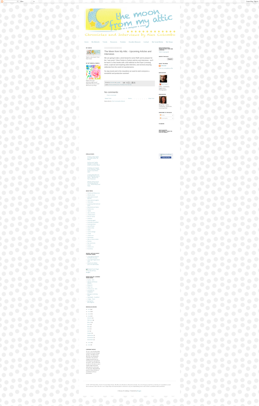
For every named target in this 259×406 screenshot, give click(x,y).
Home (86, 42)
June (88, 329)
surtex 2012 (90, 235)
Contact (146, 42)
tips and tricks (91, 243)
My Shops (169, 42)
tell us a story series (92, 239)
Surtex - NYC (90, 280)
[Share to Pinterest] (134, 83)
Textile (89, 211)
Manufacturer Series (93, 207)
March (89, 322)
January (89, 318)
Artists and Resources (114, 84)
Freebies (123, 42)
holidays (89, 218)
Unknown (163, 65)
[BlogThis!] (129, 83)
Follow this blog (166, 157)
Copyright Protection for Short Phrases (93, 257)
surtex (89, 233)
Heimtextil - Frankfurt (93, 297)
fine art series (91, 216)
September (90, 335)
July (88, 331)
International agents (93, 200)
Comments (164, 118)
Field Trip (89, 287)
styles (89, 230)
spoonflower (91, 226)
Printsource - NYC (92, 289)
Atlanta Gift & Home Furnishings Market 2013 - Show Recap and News (93, 184)
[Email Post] (123, 82)
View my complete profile (166, 68)
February (90, 320)
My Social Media (157, 42)
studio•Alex (90, 228)
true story (90, 249)
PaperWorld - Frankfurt (91, 291)
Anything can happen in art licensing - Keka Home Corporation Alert (93, 170)
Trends (105, 42)
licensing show (91, 224)
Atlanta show (91, 195)
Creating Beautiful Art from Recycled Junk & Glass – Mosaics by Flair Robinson (93, 177)
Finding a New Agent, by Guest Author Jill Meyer (93, 158)
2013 (89, 314)
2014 (89, 316)
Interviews (90, 202)
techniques (90, 237)
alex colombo (91, 213)
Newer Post (108, 98)
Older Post (151, 98)
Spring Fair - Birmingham (90, 302)
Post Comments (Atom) (118, 101)
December (90, 339)
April (88, 324)
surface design (91, 232)
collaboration (91, 215)
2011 (89, 309)
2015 (89, 342)
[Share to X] (131, 83)
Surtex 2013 (90, 209)
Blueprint (89, 285)
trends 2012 (90, 247)
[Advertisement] (94, 119)
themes (89, 241)
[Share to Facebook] (133, 83)
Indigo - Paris (91, 299)
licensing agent (91, 220)
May (88, 326)
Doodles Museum (135, 42)
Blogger (139, 391)
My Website (96, 42)
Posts (163, 115)
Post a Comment (111, 95)
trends (89, 245)
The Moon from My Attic (126, 84)
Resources (113, 42)
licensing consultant (92, 222)
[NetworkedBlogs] (166, 154)
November (90, 337)
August (89, 333)
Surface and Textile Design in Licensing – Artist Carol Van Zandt (93, 164)
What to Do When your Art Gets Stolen (93, 264)
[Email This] (127, 83)
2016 (89, 345)
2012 (89, 311)
